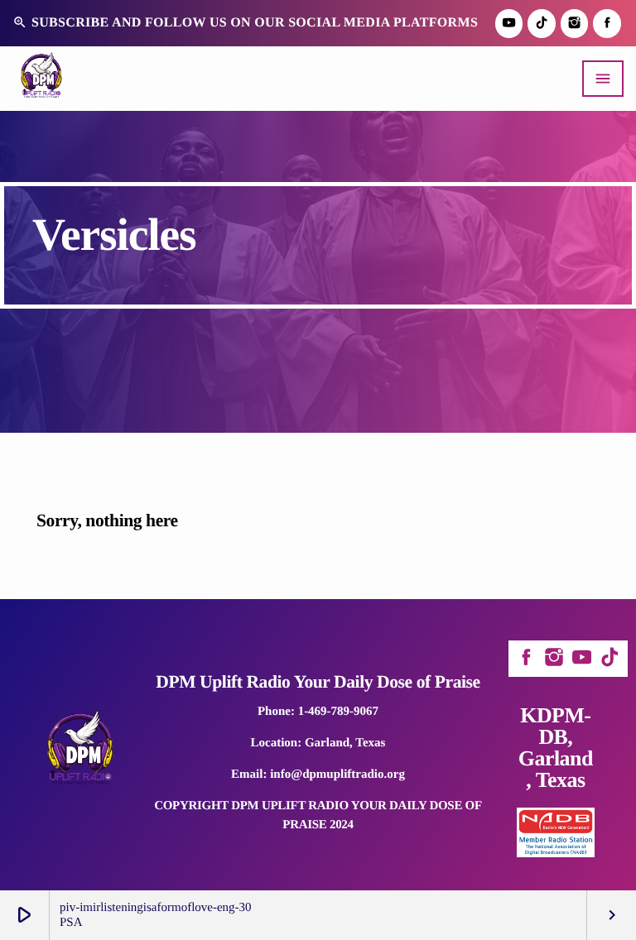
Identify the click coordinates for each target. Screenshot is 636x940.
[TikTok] (542, 23)
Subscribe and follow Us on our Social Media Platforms (245, 22)
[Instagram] (575, 23)
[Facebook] (607, 23)
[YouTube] (509, 23)
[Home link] (41, 79)
